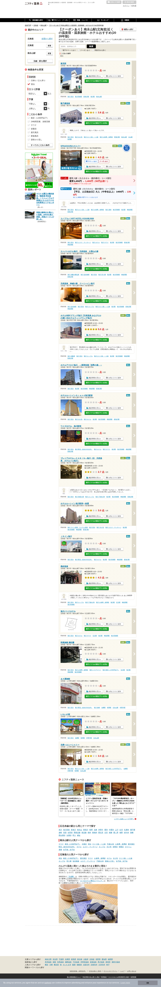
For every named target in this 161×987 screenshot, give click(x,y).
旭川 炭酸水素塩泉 (73, 274)
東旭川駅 (117, 137)
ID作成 (133, 6)
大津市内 (101, 965)
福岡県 (110, 959)
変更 (49, 46)
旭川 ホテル (96, 242)
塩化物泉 (76, 861)
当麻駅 (103, 707)
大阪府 (85, 959)
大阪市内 (86, 965)
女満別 (68, 835)
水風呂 (84, 844)
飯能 (74, 965)
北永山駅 (115, 707)
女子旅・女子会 (69, 850)
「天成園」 (71, 876)
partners (47, 983)
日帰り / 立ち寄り (38, 81)
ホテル (79, 847)
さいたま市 (67, 965)
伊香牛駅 (122, 707)
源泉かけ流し (110, 861)
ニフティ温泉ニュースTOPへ (124, 819)
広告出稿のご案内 (95, 971)
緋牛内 (126, 832)
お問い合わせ (131, 971)
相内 (89, 832)
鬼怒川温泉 (116, 962)
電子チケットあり (69, 50)
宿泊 (89, 844)
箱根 (54, 962)
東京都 (79, 959)
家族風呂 (34, 136)
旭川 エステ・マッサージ (83, 242)
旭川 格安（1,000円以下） (111, 670)
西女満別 (62, 835)
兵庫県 (67, 959)
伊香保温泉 (84, 962)
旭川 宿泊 (71, 96)
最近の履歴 (129, 2)
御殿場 (79, 965)
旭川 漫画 (108, 209)
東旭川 (85, 830)
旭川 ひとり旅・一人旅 (91, 137)
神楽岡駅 (130, 209)
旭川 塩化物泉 (85, 274)
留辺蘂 (84, 832)
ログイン (126, 6)
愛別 (106, 830)
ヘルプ (122, 971)
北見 (106, 832)
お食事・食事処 (121, 844)
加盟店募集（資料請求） (78, 971)
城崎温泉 (68, 962)
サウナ (61, 844)
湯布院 (107, 962)
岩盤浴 (115, 847)
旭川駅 (93, 96)
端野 (121, 832)
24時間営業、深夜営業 (40, 122)
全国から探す (47, 39)
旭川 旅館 (97, 707)
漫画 (60, 850)
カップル (102, 847)
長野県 (98, 959)
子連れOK (110, 844)
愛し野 (115, 832)
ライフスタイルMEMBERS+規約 (118, 977)
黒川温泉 (101, 962)
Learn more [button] (125, 983)
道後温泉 (93, 962)
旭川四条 (66, 830)
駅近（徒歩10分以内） (67, 847)
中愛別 (111, 830)
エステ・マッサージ (90, 847)
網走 (78, 835)
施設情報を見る (94, 76)
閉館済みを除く (100, 50)
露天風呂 (131, 844)
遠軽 (60, 832)
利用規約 (104, 977)
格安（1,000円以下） (73, 844)
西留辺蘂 (77, 832)
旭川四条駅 (78, 96)
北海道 (91, 959)
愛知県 (104, 959)
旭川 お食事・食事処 (106, 137)
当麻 (95, 830)
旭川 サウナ (105, 242)
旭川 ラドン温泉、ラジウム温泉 (78, 527)
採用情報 (133, 977)
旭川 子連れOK (100, 497)
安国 (64, 832)
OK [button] (148, 983)
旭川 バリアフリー (95, 670)
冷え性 (109, 847)
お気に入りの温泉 (114, 2)
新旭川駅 (86, 96)
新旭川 (73, 830)
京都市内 (94, 965)
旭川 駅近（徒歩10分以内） (84, 449)
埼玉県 (55, 959)
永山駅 (130, 137)
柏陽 (110, 832)
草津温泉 (48, 962)
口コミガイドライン (111, 971)
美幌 (131, 832)
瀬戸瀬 (132, 830)
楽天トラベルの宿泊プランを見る (96, 81)
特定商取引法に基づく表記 (91, 977)
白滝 (121, 830)
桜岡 (91, 830)
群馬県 (73, 959)
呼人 (74, 835)
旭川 (60, 830)
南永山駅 (99, 96)
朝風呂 (121, 847)
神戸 (107, 965)
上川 (116, 830)
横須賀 (56, 965)
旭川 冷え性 (78, 137)
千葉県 (61, 959)
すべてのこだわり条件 (40, 145)
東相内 (94, 832)
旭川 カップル (89, 306)
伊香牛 (100, 830)
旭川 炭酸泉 (71, 356)
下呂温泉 (76, 962)
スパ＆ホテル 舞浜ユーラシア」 (92, 881)
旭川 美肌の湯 (79, 497)
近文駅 (118, 602)
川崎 (51, 965)
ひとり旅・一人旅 (99, 844)
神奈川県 (48, 959)
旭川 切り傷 (102, 274)
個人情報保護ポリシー (74, 977)
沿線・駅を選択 (40, 61)
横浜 (46, 965)
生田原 (70, 832)
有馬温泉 (60, 962)
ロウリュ (128, 847)
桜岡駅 (70, 139)
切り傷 (68, 861)
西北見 (100, 832)
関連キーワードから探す (34, 967)
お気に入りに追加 (115, 76)
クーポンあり (85, 50)
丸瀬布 (126, 830)
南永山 (79, 830)
